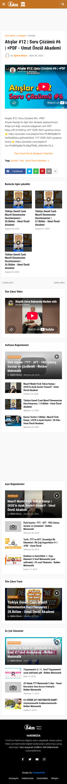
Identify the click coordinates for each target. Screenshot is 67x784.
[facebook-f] (23, 759)
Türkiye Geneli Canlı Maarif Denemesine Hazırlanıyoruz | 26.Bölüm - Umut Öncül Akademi (17, 261)
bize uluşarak (26, 747)
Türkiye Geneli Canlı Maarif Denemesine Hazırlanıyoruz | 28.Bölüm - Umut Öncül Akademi (17, 218)
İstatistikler (42, 778)
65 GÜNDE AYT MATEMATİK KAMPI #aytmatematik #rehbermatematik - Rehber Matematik (40, 703)
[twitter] (30, 759)
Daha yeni (8, 282)
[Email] (49, 171)
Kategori (22, 35)
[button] (3, 4)
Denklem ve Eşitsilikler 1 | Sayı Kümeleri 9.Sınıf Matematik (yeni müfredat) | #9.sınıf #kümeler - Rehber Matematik (41, 561)
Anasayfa (13, 778)
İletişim (54, 778)
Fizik (21, 160)
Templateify (38, 772)
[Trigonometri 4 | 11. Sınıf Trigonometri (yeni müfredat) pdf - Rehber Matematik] (13, 673)
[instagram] (44, 759)
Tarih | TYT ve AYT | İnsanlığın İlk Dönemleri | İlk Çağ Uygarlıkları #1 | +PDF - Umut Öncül (40, 542)
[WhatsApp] (36, 171)
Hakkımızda (28, 778)
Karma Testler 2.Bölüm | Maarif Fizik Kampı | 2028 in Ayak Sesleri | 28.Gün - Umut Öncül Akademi (42, 420)
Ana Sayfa (10, 35)
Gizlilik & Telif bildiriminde (46, 747)
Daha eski (59, 282)
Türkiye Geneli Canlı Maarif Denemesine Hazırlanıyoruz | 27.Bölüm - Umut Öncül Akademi (47, 218)
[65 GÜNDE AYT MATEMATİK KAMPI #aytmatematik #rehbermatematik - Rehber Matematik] (13, 703)
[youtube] (37, 759)
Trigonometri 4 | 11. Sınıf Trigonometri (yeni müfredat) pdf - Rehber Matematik (42, 671)
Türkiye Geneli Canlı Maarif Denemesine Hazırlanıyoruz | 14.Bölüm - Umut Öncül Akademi (42, 403)
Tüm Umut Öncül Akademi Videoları (33, 153)
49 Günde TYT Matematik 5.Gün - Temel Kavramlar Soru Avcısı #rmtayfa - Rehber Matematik (42, 686)
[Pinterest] (42, 171)
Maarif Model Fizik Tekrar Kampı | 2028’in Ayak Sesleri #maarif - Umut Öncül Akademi (41, 387)
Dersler (31, 35)
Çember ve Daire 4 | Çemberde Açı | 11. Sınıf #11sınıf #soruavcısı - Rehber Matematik (33, 652)
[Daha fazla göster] (55, 171)
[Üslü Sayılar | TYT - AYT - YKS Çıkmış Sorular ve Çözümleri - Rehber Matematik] (13, 526)
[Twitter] (29, 171)
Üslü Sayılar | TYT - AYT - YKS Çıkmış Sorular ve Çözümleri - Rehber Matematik (31, 366)
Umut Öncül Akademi (35, 160)
